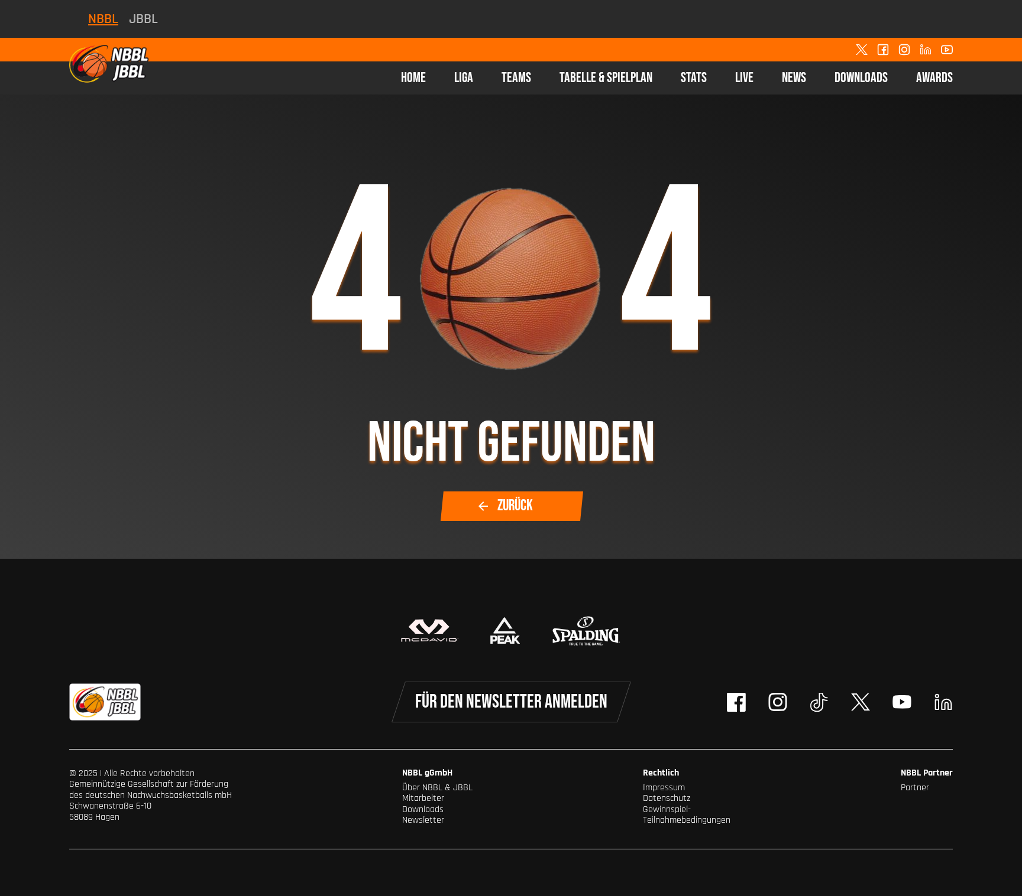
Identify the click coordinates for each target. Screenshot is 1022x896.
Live (744, 77)
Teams (516, 77)
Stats (694, 77)
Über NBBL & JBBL (437, 787)
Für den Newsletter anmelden (511, 701)
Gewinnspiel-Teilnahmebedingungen (686, 814)
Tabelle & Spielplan (605, 77)
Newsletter (423, 820)
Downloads (861, 77)
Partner (915, 787)
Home (413, 77)
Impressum (664, 787)
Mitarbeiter (423, 798)
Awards (934, 77)
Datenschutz (666, 798)
